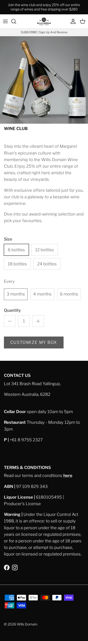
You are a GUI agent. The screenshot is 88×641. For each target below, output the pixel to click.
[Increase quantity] (38, 321)
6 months (69, 294)
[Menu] (5, 21)
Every (9, 281)
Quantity (12, 310)
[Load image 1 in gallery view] (44, 80)
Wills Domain (27, 624)
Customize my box (33, 342)
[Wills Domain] (44, 21)
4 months (42, 294)
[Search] (16, 21)
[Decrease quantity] (10, 321)
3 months (16, 294)
